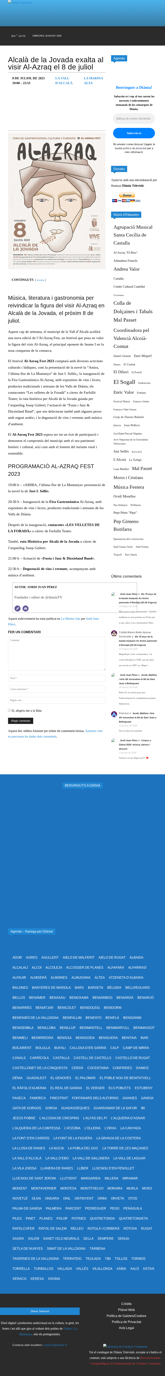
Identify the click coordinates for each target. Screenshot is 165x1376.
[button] (151, 6)
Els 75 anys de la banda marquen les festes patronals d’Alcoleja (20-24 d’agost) (138, 598)
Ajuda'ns (116, 180)
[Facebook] (105, 32)
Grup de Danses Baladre (128, 417)
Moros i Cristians (128, 477)
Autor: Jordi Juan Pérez (35, 587)
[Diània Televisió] (21, 7)
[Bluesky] (143, 32)
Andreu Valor (126, 269)
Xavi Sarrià (131, 554)
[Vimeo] (128, 32)
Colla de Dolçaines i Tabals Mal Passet (133, 311)
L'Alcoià (119, 460)
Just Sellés (121, 451)
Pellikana (136, 505)
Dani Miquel (143, 356)
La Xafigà (135, 459)
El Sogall (124, 382)
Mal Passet (142, 468)
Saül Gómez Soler (123, 546)
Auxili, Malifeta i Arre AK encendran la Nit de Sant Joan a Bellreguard (138, 679)
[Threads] (105, 40)
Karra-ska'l (137, 452)
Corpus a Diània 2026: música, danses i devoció (135, 744)
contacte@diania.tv (55, 1344)
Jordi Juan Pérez (129, 594)
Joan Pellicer (132, 425)
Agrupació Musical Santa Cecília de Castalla (133, 235)
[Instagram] (112, 32)
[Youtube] (135, 32)
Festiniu (141, 392)
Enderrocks (144, 383)
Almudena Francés (125, 260)
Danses (117, 364)
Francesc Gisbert (141, 401)
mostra (40, 280)
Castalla (118, 278)
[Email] (26, 608)
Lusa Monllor (121, 469)
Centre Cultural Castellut (129, 286)
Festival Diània (121, 401)
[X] (120, 32)
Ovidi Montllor (124, 496)
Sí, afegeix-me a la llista (26, 710)
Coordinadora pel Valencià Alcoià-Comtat (131, 338)
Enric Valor (123, 392)
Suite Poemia (142, 546)
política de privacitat (134, 148)
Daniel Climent (122, 356)
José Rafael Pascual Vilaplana (127, 433)
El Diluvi (121, 372)
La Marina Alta (70, 618)
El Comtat (129, 364)
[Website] (17, 608)
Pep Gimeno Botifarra (126, 525)
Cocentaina (118, 295)
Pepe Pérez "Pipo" (125, 512)
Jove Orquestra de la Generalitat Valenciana (130, 441)
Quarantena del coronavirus (128, 538)
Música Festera (128, 487)
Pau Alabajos (120, 505)
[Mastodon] (151, 32)
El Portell (137, 372)
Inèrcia (117, 425)
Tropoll (117, 554)
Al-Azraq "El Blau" (125, 252)
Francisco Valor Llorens (124, 409)
